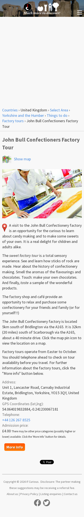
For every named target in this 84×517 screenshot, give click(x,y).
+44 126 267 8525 (16, 419)
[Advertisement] (42, 61)
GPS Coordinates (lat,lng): (23, 403)
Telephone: (11, 414)
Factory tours (13, 120)
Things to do (57, 115)
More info (14, 447)
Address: (9, 382)
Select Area (59, 110)
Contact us (71, 494)
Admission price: (15, 425)
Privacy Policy (29, 494)
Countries (10, 110)
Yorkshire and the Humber (23, 115)
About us (12, 494)
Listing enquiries (51, 494)
